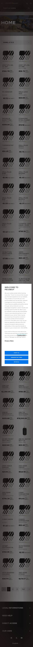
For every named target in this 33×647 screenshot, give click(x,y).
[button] (16, 357)
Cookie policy (21, 335)
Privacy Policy (9, 341)
